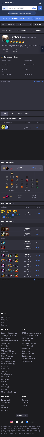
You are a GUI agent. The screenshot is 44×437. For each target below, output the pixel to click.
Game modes (18, 19)
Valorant (4, 343)
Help (2, 405)
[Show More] (12, 2)
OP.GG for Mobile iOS (29, 335)
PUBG (3, 346)
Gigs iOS (25, 351)
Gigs (2, 389)
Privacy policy (6, 400)
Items (27, 114)
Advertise (25, 402)
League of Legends (7, 333)
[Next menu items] (33, 18)
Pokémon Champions (8, 341)
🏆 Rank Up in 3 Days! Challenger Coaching (16, 13)
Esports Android (27, 359)
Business (25, 400)
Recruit (24, 405)
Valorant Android (27, 343)
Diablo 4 (4, 369)
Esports (3, 387)
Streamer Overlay (7, 392)
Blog (2, 322)
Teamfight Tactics (7, 335)
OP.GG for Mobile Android (30, 333)
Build (4, 114)
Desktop (4, 376)
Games (3, 379)
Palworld (4, 338)
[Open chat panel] (42, 49)
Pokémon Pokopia (7, 353)
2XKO (3, 371)
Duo (2, 382)
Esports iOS (26, 361)
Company (4, 320)
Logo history (5, 325)
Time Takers (5, 374)
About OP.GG (5, 317)
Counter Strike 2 (6, 364)
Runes (12, 114)
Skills (20, 114)
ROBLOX (4, 348)
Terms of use (5, 402)
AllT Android (26, 338)
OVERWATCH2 (6, 351)
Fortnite (4, 366)
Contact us (5, 410)
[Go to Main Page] (5, 2)
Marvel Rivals (5, 356)
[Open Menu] (40, 2)
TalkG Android (26, 353)
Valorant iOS (26, 346)
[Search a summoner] (34, 8)
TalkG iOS (25, 356)
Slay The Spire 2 (6, 361)
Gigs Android (26, 348)
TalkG (3, 384)
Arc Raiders (5, 359)
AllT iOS (24, 341)
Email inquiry (5, 408)
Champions (6, 19)
